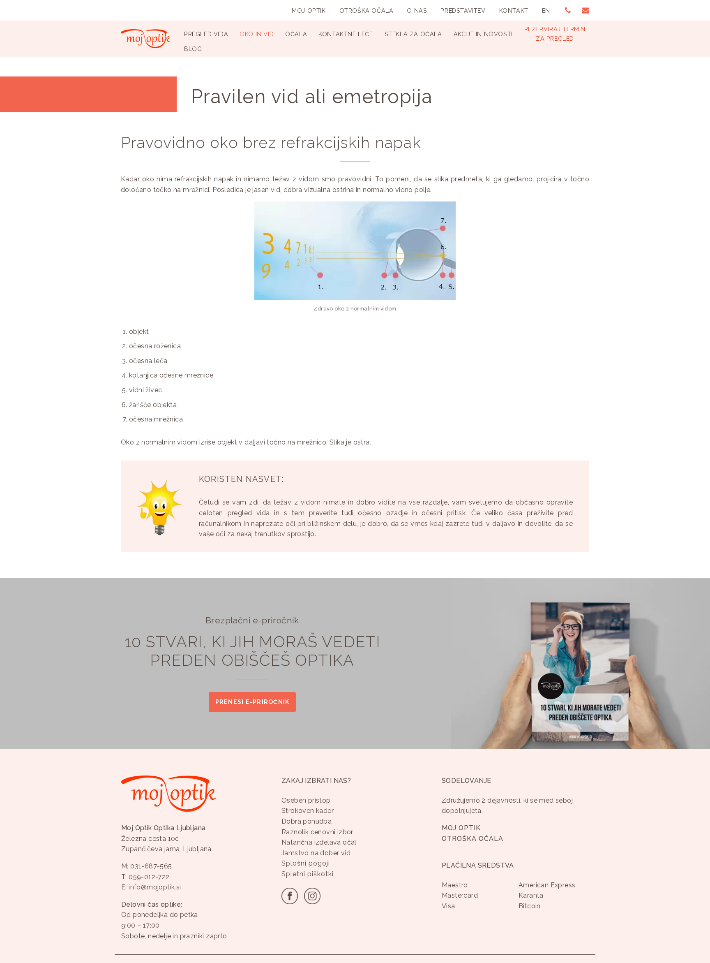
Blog (193, 48)
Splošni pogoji (305, 863)
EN (546, 10)
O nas (417, 10)
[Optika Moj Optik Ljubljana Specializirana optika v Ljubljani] (145, 38)
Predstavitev (462, 10)
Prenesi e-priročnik (252, 702)
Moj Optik (308, 10)
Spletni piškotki (307, 874)
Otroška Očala (366, 10)
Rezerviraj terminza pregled (555, 33)
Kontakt (513, 10)
